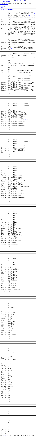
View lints (1, 7)
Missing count (6, 9)
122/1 (29, 36)
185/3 (31, 13)
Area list (1, 0)
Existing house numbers (29, 0)
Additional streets (17, 0)
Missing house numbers (6, 0)
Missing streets (12, 0)
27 (20, 65)
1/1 (9, 45)
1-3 (9, 267)
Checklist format (2, 6)
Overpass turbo (5, 1)
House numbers (10, 9)
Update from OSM (22, 0)
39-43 (28, 24)
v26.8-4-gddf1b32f (5, 435)
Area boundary (9, 1)
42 (27, 120)
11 (13, 48)
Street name (2, 9)
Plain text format (2, 5)
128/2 (29, 15)
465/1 (10, 29)
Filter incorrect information (4, 4)
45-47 (32, 24)
